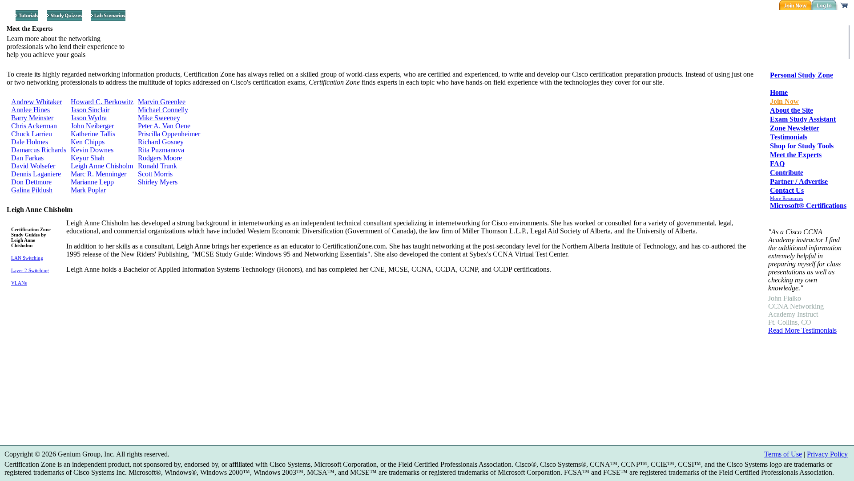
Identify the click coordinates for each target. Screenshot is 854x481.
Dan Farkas (27, 158)
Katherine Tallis (93, 134)
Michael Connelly (163, 110)
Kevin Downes (92, 150)
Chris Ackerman (34, 126)
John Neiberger (92, 126)
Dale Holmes (29, 142)
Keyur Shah (88, 158)
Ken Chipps (88, 142)
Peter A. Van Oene (164, 126)
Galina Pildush (31, 190)
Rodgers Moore (160, 158)
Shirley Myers (157, 182)
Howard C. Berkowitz (102, 102)
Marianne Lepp (92, 182)
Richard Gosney (161, 142)
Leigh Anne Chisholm (102, 166)
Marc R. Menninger (98, 174)
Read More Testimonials (802, 330)
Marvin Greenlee (161, 102)
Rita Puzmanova (161, 150)
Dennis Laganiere (36, 174)
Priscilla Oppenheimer (169, 134)
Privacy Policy (827, 454)
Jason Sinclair (90, 110)
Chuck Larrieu (31, 134)
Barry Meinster (32, 118)
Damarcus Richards (38, 150)
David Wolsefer (33, 166)
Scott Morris (155, 174)
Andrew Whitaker (36, 102)
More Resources (786, 198)
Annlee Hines (30, 110)
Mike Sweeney (159, 118)
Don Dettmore (31, 182)
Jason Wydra (89, 118)
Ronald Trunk (157, 166)
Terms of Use (783, 454)
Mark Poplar (88, 190)
